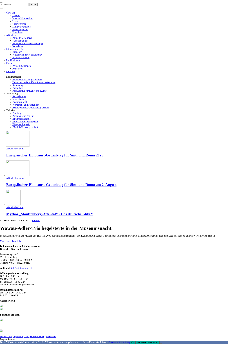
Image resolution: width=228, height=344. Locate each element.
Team (15, 21)
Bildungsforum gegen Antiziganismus (30, 107)
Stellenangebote (20, 29)
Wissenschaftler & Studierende (27, 54)
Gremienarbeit (19, 24)
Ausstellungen (19, 96)
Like (19, 241)
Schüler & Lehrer (20, 57)
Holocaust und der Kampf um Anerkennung (34, 82)
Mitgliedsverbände (21, 26)
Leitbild (16, 15)
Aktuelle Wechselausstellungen (27, 43)
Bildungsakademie (21, 118)
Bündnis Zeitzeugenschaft (25, 127)
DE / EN (10, 71)
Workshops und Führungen (25, 104)
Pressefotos (17, 68)
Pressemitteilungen (21, 66)
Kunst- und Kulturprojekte (25, 121)
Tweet (8, 241)
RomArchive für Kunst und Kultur (29, 90)
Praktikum (17, 32)
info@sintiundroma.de (22, 268)
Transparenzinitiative (34, 336)
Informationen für (14, 49)
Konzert (36, 220)
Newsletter (17, 46)
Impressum (18, 336)
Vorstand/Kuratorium (22, 18)
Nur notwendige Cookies (148, 342)
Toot (14, 241)
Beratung (16, 113)
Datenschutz (6, 336)
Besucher (17, 52)
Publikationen (13, 60)
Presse (9, 63)
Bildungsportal (19, 102)
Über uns (10, 12)
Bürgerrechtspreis (21, 124)
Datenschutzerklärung (119, 342)
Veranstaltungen (20, 40)
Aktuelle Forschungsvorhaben (27, 79)
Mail (2, 241)
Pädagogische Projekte (23, 116)
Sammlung (17, 85)
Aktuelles (11, 35)
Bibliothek (17, 88)
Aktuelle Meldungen (22, 38)
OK (132, 342)
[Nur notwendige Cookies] (161, 343)
